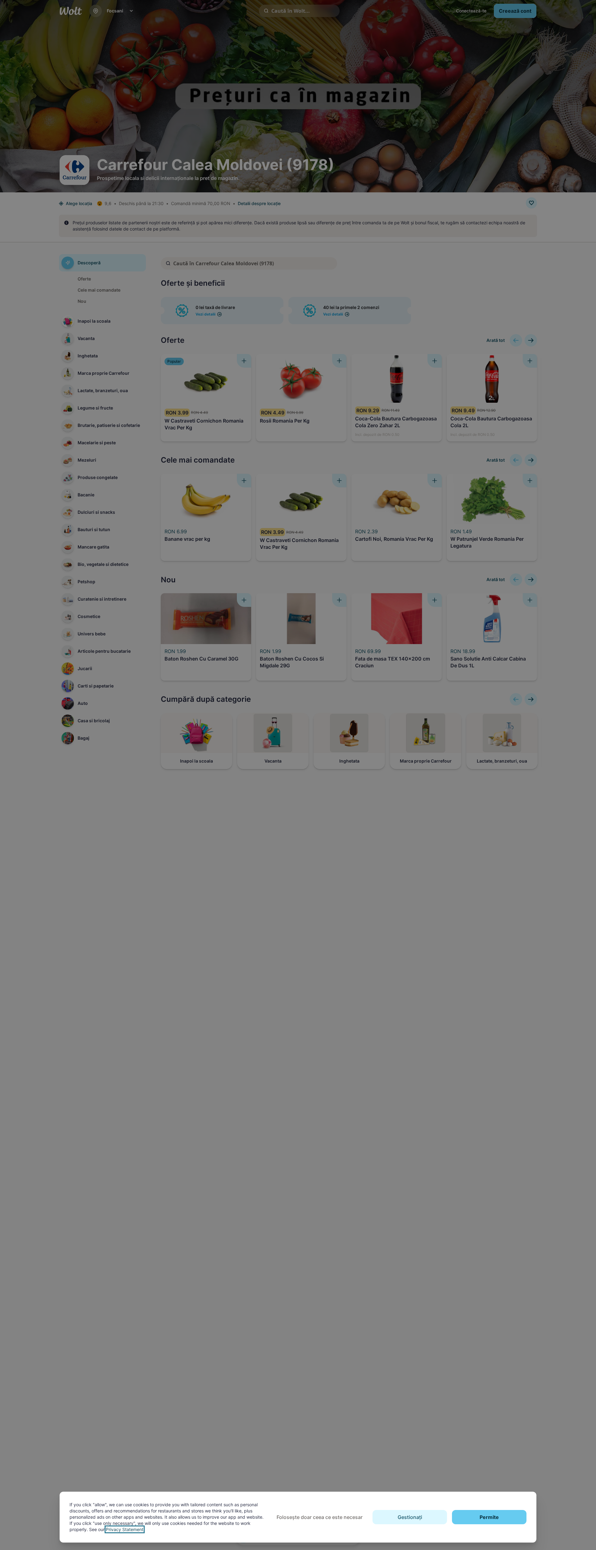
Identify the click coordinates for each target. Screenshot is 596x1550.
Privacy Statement (124, 1529)
